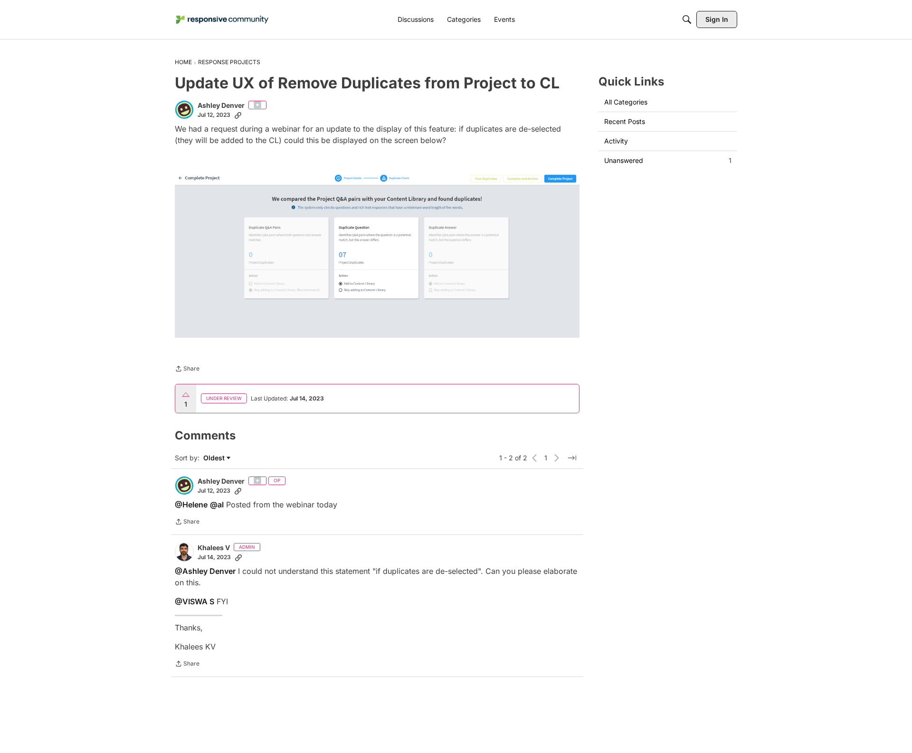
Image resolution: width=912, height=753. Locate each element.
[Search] (686, 19)
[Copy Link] (238, 115)
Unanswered (668, 160)
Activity (616, 141)
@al (217, 504)
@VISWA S (194, 601)
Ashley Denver (221, 105)
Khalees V (214, 547)
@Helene (191, 504)
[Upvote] (185, 394)
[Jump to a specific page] (572, 458)
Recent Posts (624, 121)
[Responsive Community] (222, 20)
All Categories (625, 102)
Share (187, 369)
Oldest (215, 458)
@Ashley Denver (205, 571)
